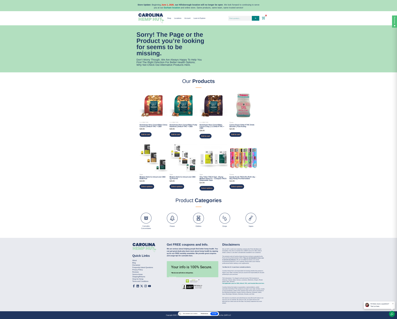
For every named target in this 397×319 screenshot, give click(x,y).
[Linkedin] (137, 286)
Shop (169, 18)
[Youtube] (149, 286)
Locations (177, 18)
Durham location (172, 8)
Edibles (198, 226)
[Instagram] (145, 286)
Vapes (251, 226)
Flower (172, 226)
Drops (224, 226)
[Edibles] (198, 218)
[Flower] (172, 218)
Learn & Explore (199, 18)
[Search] (255, 18)
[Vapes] (251, 218)
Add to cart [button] (145, 134)
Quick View (153, 116)
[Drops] (224, 218)
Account (187, 18)
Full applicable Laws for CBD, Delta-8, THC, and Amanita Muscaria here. (243, 283)
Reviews (394, 20)
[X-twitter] (141, 286)
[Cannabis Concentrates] (146, 218)
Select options (146, 186)
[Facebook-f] (133, 286)
